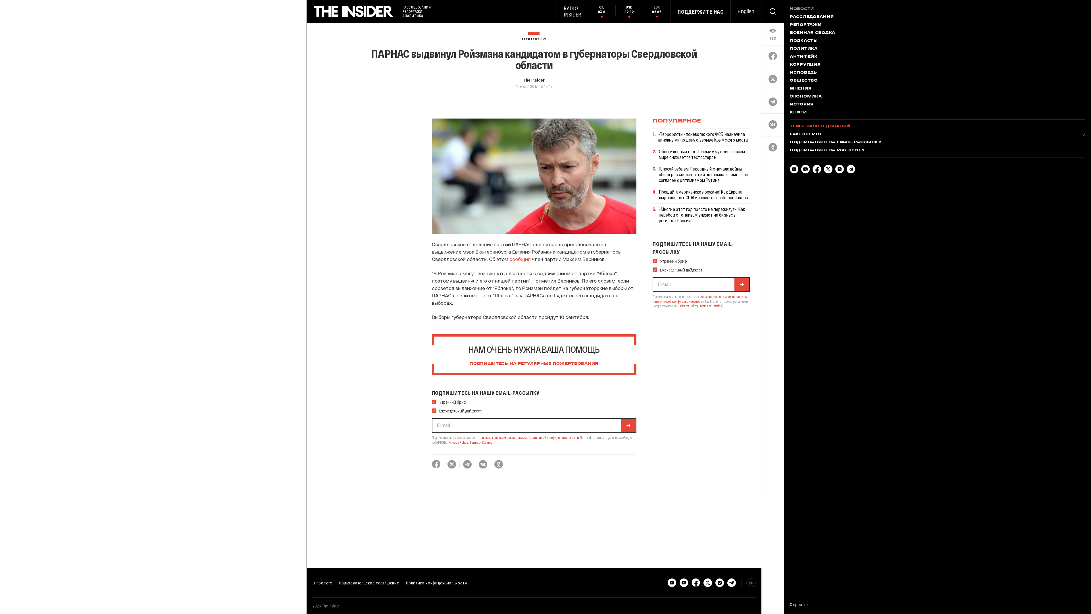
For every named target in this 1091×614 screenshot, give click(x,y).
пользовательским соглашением (503, 437)
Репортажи (805, 25)
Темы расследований (820, 126)
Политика (804, 49)
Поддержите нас (701, 12)
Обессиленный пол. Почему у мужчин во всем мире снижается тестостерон (702, 154)
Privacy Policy (458, 442)
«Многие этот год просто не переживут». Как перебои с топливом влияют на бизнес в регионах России (702, 214)
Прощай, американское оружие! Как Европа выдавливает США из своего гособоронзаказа (703, 194)
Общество (804, 80)
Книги (798, 112)
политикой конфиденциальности (554, 437)
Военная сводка (812, 33)
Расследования (812, 17)
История (802, 104)
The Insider (534, 79)
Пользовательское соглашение (369, 582)
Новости (534, 39)
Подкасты (804, 41)
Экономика (806, 96)
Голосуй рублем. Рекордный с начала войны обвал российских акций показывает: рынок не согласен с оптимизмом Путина (703, 174)
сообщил (520, 259)
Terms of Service (481, 442)
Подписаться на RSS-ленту (827, 150)
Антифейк (804, 57)
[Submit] (628, 425)
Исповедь (803, 72)
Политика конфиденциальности (436, 582)
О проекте (322, 582)
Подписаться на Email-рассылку (836, 142)
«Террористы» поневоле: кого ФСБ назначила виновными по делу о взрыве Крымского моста (703, 136)
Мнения (800, 88)
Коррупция (805, 65)
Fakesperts (805, 134)
